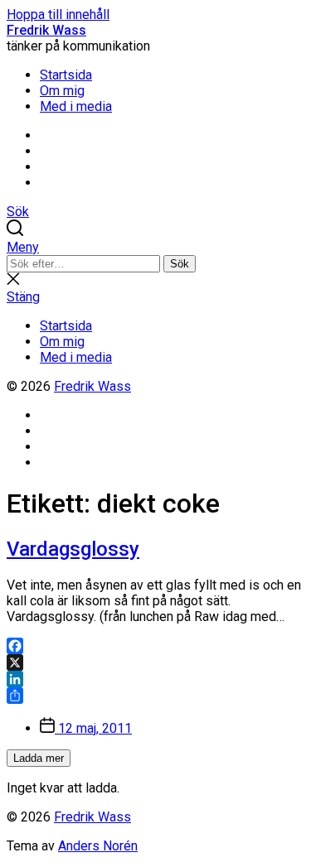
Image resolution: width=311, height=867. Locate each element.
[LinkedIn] (155, 679)
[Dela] (155, 695)
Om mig (62, 91)
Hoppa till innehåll (58, 14)
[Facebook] (155, 646)
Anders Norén (98, 846)
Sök (179, 264)
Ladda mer (38, 758)
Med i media (76, 106)
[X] (155, 662)
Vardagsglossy (73, 549)
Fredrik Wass (46, 30)
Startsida (66, 75)
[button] (155, 247)
